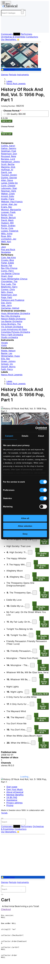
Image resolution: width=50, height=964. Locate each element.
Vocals (4, 342)
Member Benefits (14, 794)
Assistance (11, 800)
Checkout (6, 909)
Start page (11, 786)
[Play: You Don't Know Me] (29, 729)
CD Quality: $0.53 (44, 653)
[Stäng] (2, 131)
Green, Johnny (8, 361)
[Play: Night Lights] (27, 692)
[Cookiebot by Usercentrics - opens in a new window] (35, 428)
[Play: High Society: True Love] (30, 552)
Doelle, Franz (7, 199)
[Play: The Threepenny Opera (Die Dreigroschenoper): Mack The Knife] (35, 592)
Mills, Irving (6, 233)
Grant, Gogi (7, 276)
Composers (7, 34)
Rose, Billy (6, 236)
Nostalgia (6, 252)
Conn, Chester (8, 185)
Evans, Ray (6, 207)
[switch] (43, 490)
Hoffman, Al (7, 169)
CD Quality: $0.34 (42, 637)
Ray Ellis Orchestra (10, 316)
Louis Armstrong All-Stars (14, 329)
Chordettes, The (9, 281)
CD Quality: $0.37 (44, 682)
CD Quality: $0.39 (40, 608)
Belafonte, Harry (9, 286)
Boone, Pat (6, 265)
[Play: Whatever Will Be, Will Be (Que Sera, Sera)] (34, 679)
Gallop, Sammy (8, 148)
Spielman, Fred (8, 151)
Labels (16, 34)
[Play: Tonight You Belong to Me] (31, 635)
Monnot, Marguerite (11, 209)
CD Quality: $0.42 (44, 541)
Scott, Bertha (7, 164)
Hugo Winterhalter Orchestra (15, 313)
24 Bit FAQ (11, 797)
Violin (4, 345)
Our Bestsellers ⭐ (10, 39)
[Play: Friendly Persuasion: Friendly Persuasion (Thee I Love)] (35, 651)
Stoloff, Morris (8, 366)
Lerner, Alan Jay (9, 204)
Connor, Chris (8, 289)
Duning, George (9, 177)
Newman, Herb (8, 191)
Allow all (25, 518)
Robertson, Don (9, 153)
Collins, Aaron (8, 145)
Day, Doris (6, 302)
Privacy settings (14, 802)
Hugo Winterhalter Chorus (14, 278)
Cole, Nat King (8, 257)
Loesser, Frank (8, 212)
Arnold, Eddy (7, 196)
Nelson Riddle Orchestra (13, 318)
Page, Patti (6, 297)
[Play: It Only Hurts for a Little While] (32, 704)
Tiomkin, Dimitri (9, 175)
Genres (4, 74)
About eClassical (14, 792)
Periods (12, 74)
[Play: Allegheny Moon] (27, 577)
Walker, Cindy (8, 193)
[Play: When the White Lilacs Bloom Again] (33, 743)
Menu (7, 4)
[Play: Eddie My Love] (27, 606)
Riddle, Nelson (8, 350)
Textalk (4, 813)
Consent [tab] (9, 436)
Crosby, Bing (7, 260)
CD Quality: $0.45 (41, 732)
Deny (25, 534)
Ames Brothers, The (11, 324)
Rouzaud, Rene (8, 156)
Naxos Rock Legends (16, 83)
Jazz (3, 246)
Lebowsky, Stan (9, 188)
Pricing (9, 805)
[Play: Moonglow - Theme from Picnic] (32, 665)
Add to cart (6, 121)
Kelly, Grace (7, 292)
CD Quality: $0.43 (41, 567)
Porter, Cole (7, 228)
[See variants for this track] (37, 550)
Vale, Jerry (6, 305)
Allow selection (25, 526)
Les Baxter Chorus (10, 273)
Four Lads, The (8, 284)
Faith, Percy (7, 369)
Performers (26, 34)
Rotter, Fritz (7, 215)
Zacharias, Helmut (10, 308)
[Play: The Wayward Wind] (29, 717)
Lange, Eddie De (9, 183)
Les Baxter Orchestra (11, 321)
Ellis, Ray (5, 358)
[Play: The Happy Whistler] (29, 564)
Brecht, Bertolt (8, 217)
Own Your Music (14, 789)
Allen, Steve (7, 180)
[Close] (2, 406)
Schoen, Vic (7, 364)
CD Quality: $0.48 (43, 706)
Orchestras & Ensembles (13, 36)
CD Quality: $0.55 (42, 554)
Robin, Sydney (8, 225)
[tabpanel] (25, 610)
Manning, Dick (8, 167)
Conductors (32, 36)
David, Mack (7, 220)
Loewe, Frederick (9, 230)
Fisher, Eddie (7, 262)
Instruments (23, 74)
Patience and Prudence (12, 300)
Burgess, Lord (8, 159)
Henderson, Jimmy (10, 161)
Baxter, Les (6, 353)
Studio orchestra (9, 337)
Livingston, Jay (8, 238)
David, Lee (6, 172)
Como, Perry (7, 270)
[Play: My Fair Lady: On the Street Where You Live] (34, 622)
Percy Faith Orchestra (12, 334)
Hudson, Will (7, 222)
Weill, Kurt (6, 241)
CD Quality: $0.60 (44, 595)
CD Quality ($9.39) (16, 114)
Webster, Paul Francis (12, 201)
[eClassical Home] (24, 6)
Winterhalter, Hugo (10, 356)
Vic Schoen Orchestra (12, 326)
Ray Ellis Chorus (9, 268)
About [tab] (41, 436)
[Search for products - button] (22, 11)
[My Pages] (4, 28)
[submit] (21, 822)
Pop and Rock (8, 249)
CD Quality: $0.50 (40, 579)
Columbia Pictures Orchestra (15, 332)
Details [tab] (25, 436)
